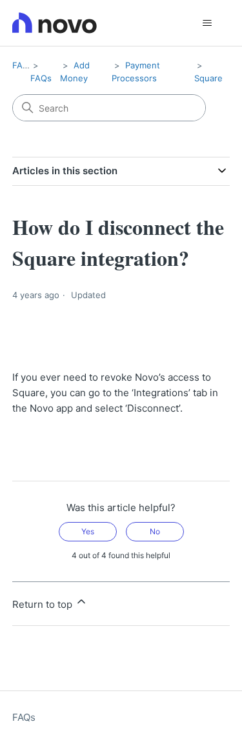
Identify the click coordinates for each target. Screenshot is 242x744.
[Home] (54, 23)
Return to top (43, 604)
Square (208, 78)
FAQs (23, 65)
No (155, 531)
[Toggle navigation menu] (207, 23)
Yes (87, 531)
